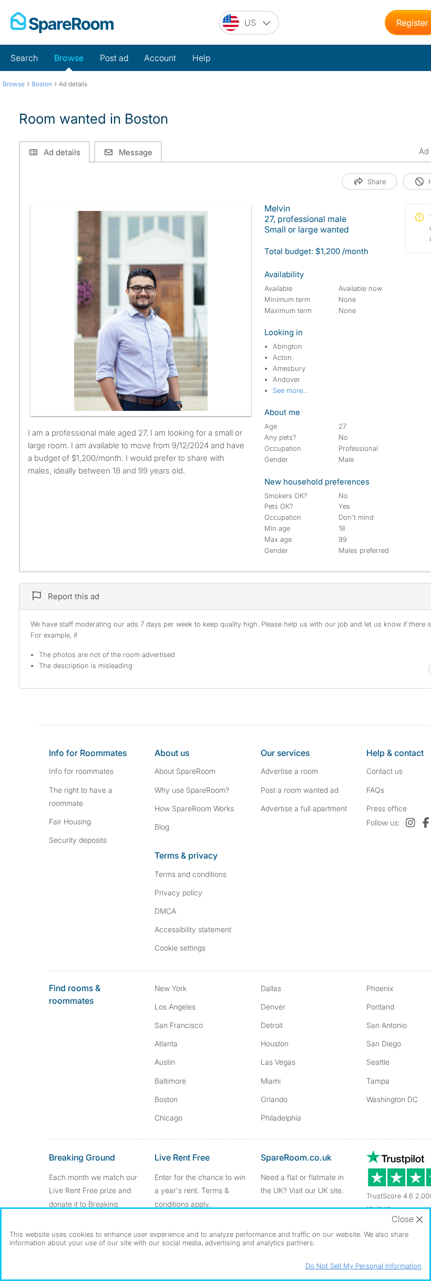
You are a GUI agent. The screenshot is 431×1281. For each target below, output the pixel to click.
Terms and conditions (191, 874)
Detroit (272, 1025)
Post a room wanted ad (299, 789)
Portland (380, 1006)
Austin (165, 1061)
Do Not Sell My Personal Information (363, 1266)
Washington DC (392, 1099)
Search (24, 58)
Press (386, 808)
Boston (166, 1099)
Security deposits (78, 839)
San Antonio (386, 1025)
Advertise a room (289, 770)
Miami (271, 1080)
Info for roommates (81, 770)
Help (201, 58)
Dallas (271, 988)
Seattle (377, 1061)
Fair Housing (70, 821)
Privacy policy (178, 892)
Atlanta (166, 1043)
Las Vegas (278, 1061)
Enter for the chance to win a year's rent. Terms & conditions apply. (200, 1190)
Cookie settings (180, 947)
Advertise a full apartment (304, 808)
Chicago (168, 1117)
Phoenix (379, 988)
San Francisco (179, 1025)
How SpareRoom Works (194, 808)
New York (171, 988)
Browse (69, 58)
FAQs (375, 789)
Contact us (384, 770)
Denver (273, 1006)
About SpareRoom (185, 770)
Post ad (114, 58)
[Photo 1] (140, 310)
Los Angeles (175, 1006)
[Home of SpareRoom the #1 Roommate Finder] (62, 22)
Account (160, 58)
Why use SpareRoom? (192, 789)
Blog (162, 826)
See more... (290, 390)
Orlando (274, 1099)
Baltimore (170, 1080)
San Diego (383, 1043)
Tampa (377, 1080)
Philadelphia (281, 1117)
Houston (275, 1043)
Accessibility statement (193, 929)
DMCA (165, 910)
